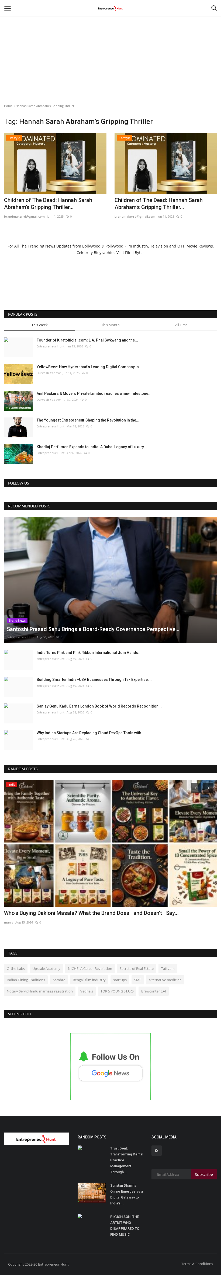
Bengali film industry (89, 979)
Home (8, 106)
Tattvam (168, 968)
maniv (8, 922)
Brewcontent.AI (153, 991)
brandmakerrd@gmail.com (24, 216)
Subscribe (204, 1174)
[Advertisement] (110, 40)
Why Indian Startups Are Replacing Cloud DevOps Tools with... (90, 733)
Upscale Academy (46, 968)
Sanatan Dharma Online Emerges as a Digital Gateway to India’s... (126, 1194)
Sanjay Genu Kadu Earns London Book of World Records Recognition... (99, 706)
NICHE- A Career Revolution (90, 968)
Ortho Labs (16, 968)
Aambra (59, 979)
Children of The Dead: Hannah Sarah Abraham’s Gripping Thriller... (48, 203)
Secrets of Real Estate (137, 968)
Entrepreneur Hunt (50, 346)
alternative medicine (165, 979)
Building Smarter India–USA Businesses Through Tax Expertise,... (94, 679)
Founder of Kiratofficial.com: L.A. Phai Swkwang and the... (87, 340)
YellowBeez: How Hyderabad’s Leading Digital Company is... (89, 367)
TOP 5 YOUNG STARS (117, 991)
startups (120, 979)
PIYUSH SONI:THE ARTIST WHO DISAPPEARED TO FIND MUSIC (124, 1225)
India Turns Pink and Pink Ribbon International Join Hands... (89, 652)
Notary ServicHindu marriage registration (40, 991)
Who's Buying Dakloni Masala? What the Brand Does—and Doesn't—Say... (91, 913)
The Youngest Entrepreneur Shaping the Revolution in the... (88, 420)
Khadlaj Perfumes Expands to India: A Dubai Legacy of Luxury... (92, 447)
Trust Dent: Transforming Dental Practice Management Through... (126, 1160)
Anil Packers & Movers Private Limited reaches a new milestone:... (95, 393)
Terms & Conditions (197, 1263)
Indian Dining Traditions (26, 979)
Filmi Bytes (134, 252)
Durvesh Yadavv (49, 373)
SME (137, 979)
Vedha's (86, 991)
